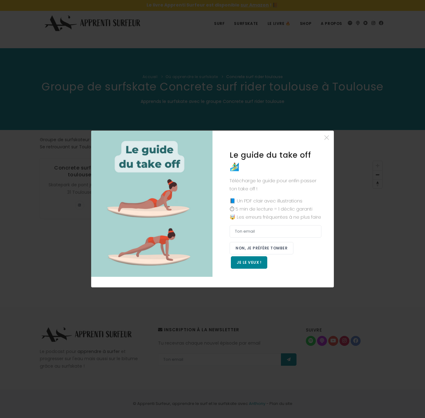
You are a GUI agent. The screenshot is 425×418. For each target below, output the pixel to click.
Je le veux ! (249, 262)
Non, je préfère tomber (261, 248)
